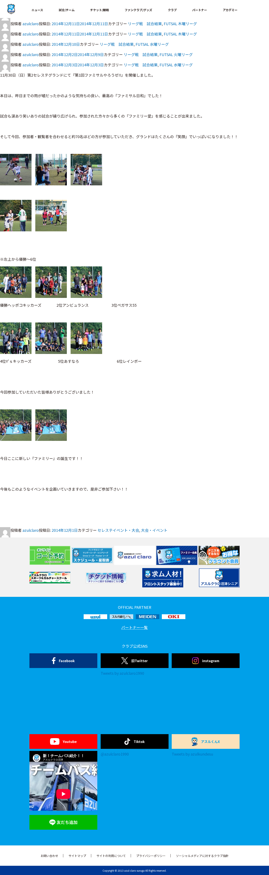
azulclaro (30, 23)
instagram (210, 660)
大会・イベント (154, 530)
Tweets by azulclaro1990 (122, 673)
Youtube (70, 741)
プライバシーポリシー (151, 856)
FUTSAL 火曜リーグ (176, 54)
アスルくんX (210, 741)
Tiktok (139, 741)
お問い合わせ (49, 856)
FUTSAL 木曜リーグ (180, 23)
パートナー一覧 (134, 627)
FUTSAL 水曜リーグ (152, 44)
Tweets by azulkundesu (192, 754)
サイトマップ (77, 856)
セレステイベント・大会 (118, 530)
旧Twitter (139, 660)
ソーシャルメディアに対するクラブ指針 (202, 856)
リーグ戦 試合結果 (145, 23)
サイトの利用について (111, 856)
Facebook (67, 660)
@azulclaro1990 (115, 754)
